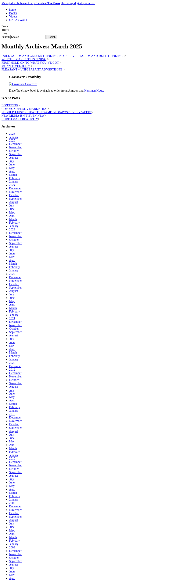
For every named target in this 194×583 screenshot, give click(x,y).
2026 (12, 133)
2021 (12, 318)
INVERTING (10, 105)
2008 (12, 547)
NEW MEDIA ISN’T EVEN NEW (23, 115)
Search (6, 36)
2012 (12, 369)
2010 (12, 458)
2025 (12, 140)
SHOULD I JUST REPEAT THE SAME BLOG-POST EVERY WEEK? (47, 112)
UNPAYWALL (18, 19)
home (12, 9)
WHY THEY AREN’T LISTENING (24, 59)
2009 (12, 503)
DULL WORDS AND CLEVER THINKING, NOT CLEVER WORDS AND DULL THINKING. (63, 55)
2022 (12, 273)
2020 (12, 362)
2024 (12, 185)
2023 (12, 229)
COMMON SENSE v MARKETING (25, 108)
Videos (13, 16)
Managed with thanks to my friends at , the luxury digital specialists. (48, 3)
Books (13, 13)
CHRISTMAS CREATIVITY (20, 119)
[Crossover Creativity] (23, 84)
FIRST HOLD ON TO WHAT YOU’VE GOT (30, 62)
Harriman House (94, 90)
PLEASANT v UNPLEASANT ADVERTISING (32, 69)
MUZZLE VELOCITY (16, 66)
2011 (12, 414)
